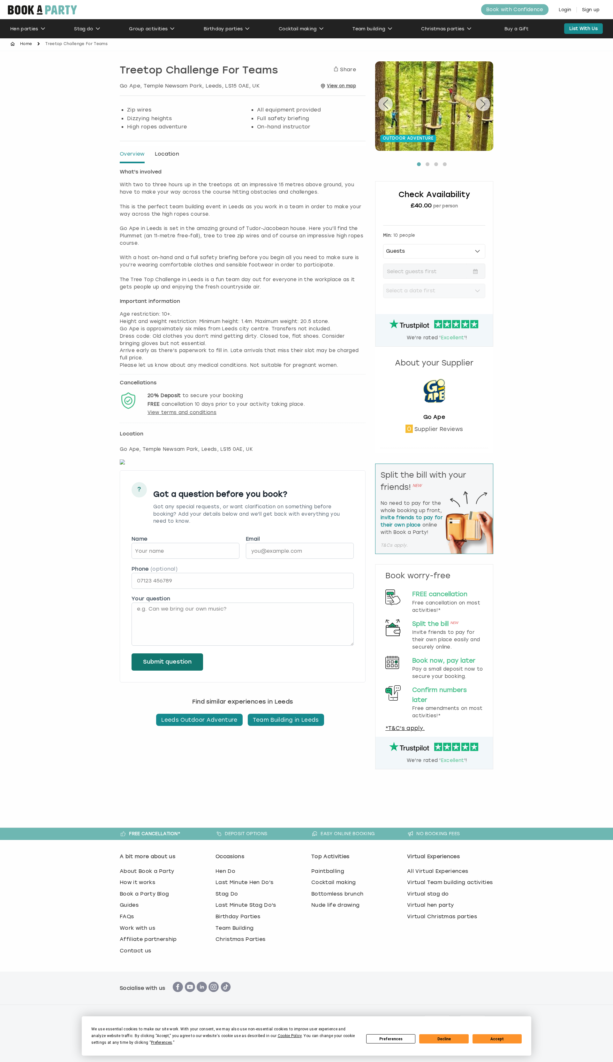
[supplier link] (434, 410)
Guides (129, 905)
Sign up (591, 9)
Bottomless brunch (337, 894)
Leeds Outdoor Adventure (199, 720)
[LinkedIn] (202, 995)
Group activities (148, 29)
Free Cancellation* (154, 833)
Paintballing (327, 871)
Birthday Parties (238, 916)
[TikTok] (226, 995)
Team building (368, 29)
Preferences (391, 1039)
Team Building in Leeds (286, 720)
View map (341, 85)
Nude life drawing (335, 905)
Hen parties (24, 29)
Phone (155, 569)
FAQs (127, 916)
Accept (497, 1039)
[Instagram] (213, 995)
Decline (444, 1039)
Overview (132, 154)
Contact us (135, 951)
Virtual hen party (430, 905)
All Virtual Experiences (437, 871)
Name (139, 539)
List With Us (583, 28)
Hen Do (225, 871)
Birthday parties (223, 29)
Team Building (235, 928)
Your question (151, 599)
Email (253, 539)
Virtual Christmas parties (442, 916)
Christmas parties (442, 29)
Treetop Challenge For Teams (199, 71)
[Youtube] (190, 995)
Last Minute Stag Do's (246, 905)
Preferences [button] (161, 1042)
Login (565, 9)
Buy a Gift (516, 29)
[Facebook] (178, 995)
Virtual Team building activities (450, 882)
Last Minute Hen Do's (244, 882)
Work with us (137, 928)
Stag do (83, 29)
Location (167, 154)
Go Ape (434, 417)
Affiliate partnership (148, 939)
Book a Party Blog (144, 894)
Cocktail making (298, 29)
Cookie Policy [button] (290, 1036)
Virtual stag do (428, 894)
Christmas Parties (240, 939)
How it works (137, 882)
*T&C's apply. (405, 728)
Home (26, 44)
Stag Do (227, 894)
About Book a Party (147, 871)
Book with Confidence (514, 9)
